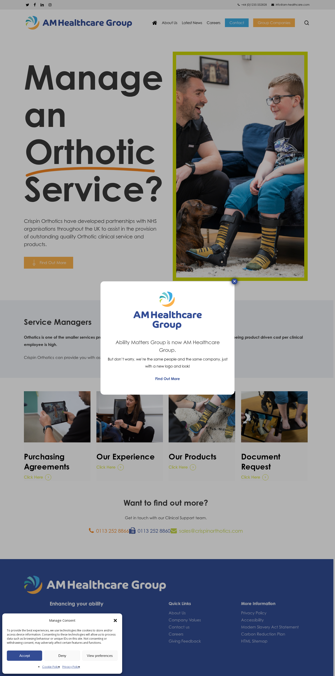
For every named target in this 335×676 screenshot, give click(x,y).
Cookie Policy (51, 666)
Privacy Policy (71, 666)
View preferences (100, 656)
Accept (24, 656)
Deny (62, 656)
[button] (115, 620)
